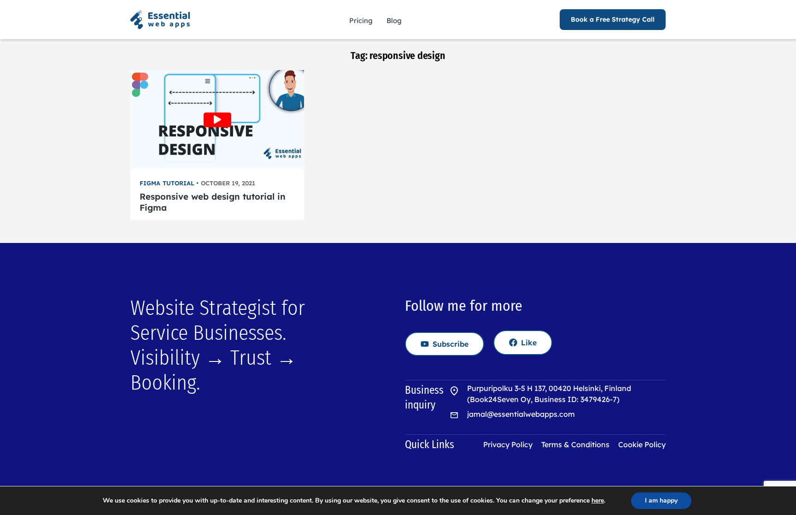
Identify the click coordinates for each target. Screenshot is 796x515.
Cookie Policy (642, 444)
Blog (394, 20)
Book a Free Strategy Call (613, 19)
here (597, 501)
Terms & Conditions (575, 444)
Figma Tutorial (167, 183)
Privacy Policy (508, 444)
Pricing (361, 20)
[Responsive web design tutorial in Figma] (217, 119)
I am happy (661, 500)
